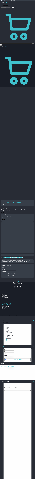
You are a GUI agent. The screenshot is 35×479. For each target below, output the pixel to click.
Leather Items (21, 255)
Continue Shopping (11, 366)
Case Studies (4, 291)
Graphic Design (4, 295)
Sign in (6, 355)
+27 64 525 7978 (13, 0)
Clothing (7, 327)
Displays (3, 300)
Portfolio (8, 336)
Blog (3, 292)
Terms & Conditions (4, 313)
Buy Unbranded (17, 248)
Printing (3, 294)
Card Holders (12, 255)
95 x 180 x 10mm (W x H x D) (6, 216)
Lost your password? (13, 353)
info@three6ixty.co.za (5, 0)
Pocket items (25, 255)
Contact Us (8, 338)
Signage (3, 301)
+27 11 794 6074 (4, 307)
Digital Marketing (5, 297)
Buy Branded (15, 251)
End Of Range (16, 255)
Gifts (7, 325)
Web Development (5, 296)
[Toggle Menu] (33, 43)
